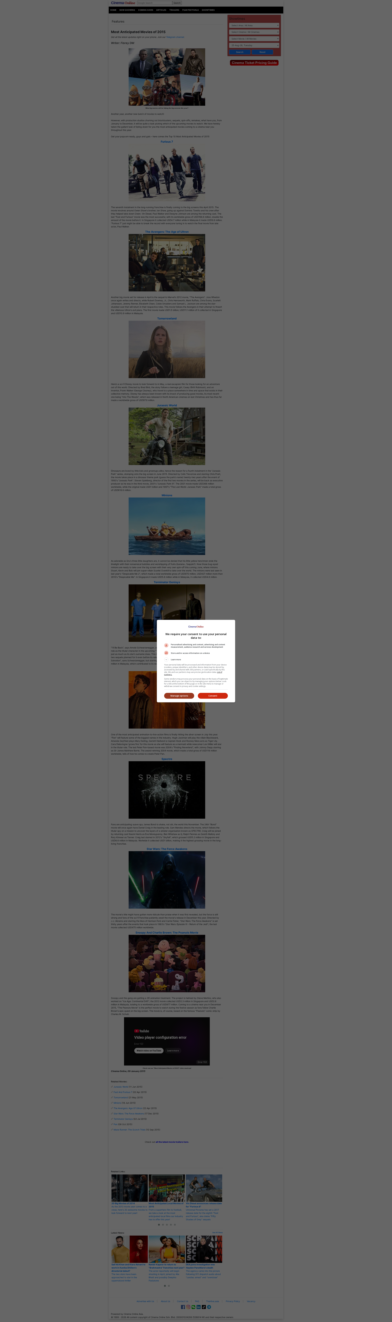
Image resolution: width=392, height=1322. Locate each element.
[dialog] (196, 661)
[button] (196, 659)
